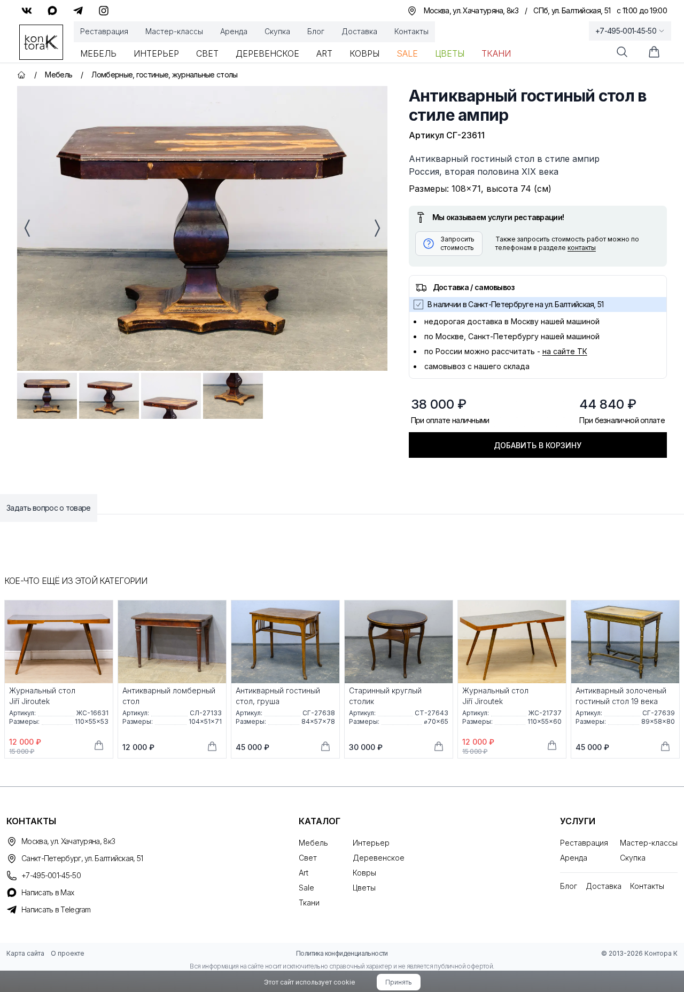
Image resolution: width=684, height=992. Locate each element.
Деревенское (267, 53)
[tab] (47, 396)
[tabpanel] (202, 228)
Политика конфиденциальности (342, 953)
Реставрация (104, 31)
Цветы (449, 53)
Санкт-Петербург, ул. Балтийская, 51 (82, 858)
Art (324, 53)
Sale (407, 53)
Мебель (98, 53)
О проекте (67, 953)
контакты (582, 248)
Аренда (233, 31)
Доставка (359, 31)
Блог (315, 31)
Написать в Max (47, 892)
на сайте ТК (564, 351)
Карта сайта (25, 953)
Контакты (411, 31)
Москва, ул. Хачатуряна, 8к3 (68, 841)
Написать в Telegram (56, 909)
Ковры (364, 53)
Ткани (496, 53)
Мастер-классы (174, 31)
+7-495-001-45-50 (625, 30)
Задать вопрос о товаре (48, 507)
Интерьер (156, 53)
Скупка (277, 31)
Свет (207, 53)
